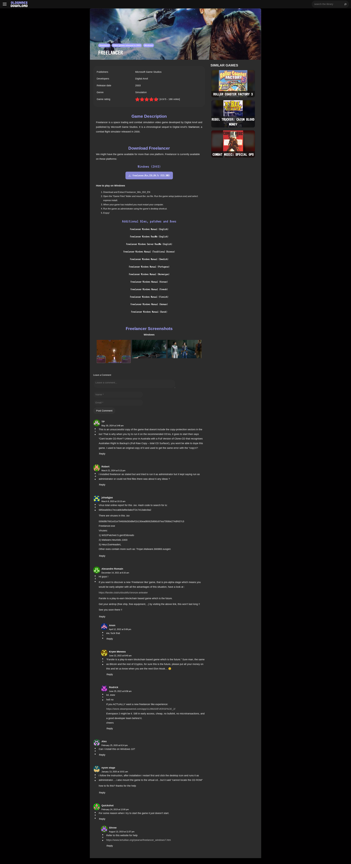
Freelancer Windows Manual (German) (149, 304)
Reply (102, 453)
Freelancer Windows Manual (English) (149, 229)
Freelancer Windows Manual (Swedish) (149, 259)
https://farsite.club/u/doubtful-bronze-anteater (123, 592)
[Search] (345, 4)
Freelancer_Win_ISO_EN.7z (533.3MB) (151, 175)
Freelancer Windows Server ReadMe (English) (149, 244)
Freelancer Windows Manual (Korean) (149, 281)
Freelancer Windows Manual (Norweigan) (149, 274)
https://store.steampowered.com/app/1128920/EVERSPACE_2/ (140, 709)
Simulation (104, 45)
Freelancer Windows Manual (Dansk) (149, 311)
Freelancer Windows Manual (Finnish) (149, 296)
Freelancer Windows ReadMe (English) (149, 236)
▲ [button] (95, 428)
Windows (148, 45)
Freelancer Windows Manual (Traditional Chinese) (149, 251)
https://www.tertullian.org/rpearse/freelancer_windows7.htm (138, 840)
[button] (4, 4)
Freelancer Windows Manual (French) (149, 289)
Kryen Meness (117, 651)
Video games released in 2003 (127, 45)
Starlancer (193, 127)
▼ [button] (95, 434)
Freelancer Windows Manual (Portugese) (149, 266)
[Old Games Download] (19, 4)
